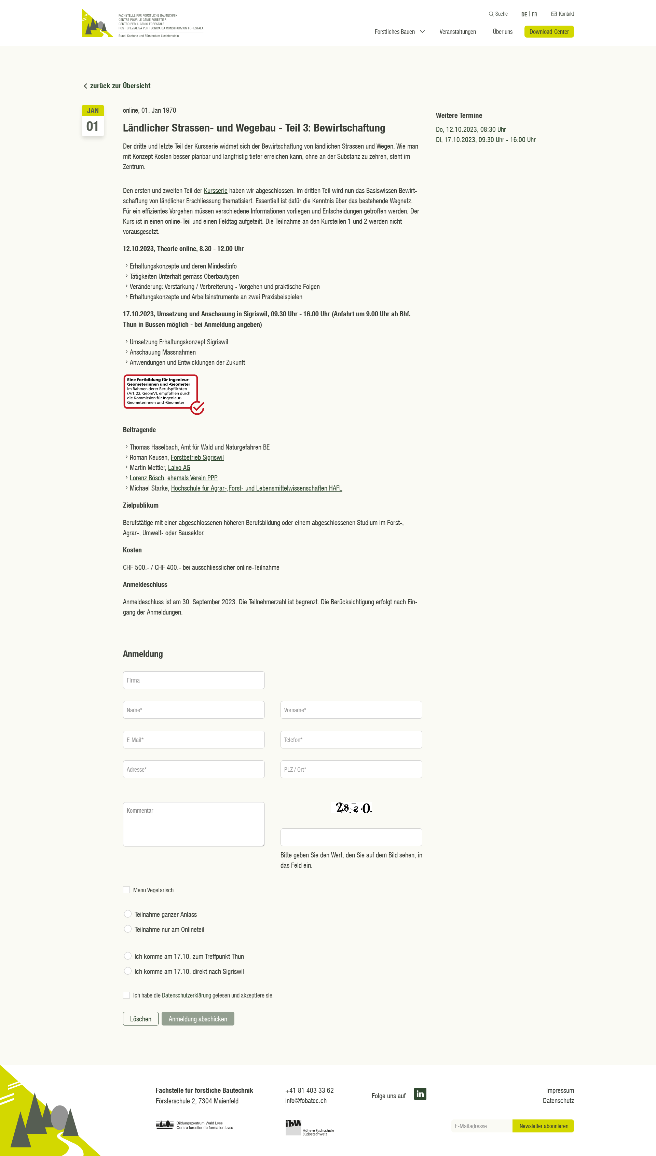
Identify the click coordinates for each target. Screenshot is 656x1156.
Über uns (502, 31)
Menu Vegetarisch (153, 890)
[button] (420, 1094)
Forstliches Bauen (395, 31)
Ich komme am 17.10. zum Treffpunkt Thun (189, 956)
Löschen (140, 1019)
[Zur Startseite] (143, 23)
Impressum (560, 1090)
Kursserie (216, 190)
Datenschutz (558, 1100)
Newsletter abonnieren (544, 1126)
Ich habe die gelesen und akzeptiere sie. (203, 995)
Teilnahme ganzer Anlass (166, 914)
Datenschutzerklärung (186, 995)
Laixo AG (179, 467)
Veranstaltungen (458, 31)
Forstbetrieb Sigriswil (197, 457)
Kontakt (566, 13)
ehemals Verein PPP (192, 477)
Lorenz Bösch (147, 477)
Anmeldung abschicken (198, 1019)
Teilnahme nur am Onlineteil (169, 929)
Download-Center (549, 31)
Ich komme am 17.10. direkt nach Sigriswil (189, 971)
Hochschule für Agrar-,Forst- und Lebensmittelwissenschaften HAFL (256, 488)
